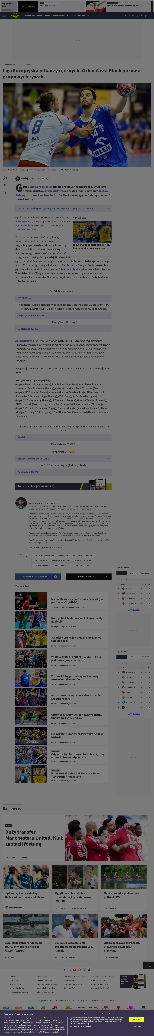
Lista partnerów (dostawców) (81, 1026)
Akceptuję (136, 1019)
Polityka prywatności (49, 1032)
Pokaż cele (137, 1026)
